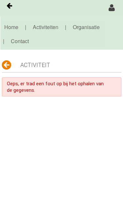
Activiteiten (45, 27)
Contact (20, 41)
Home (11, 27)
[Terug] (7, 65)
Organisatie (86, 27)
